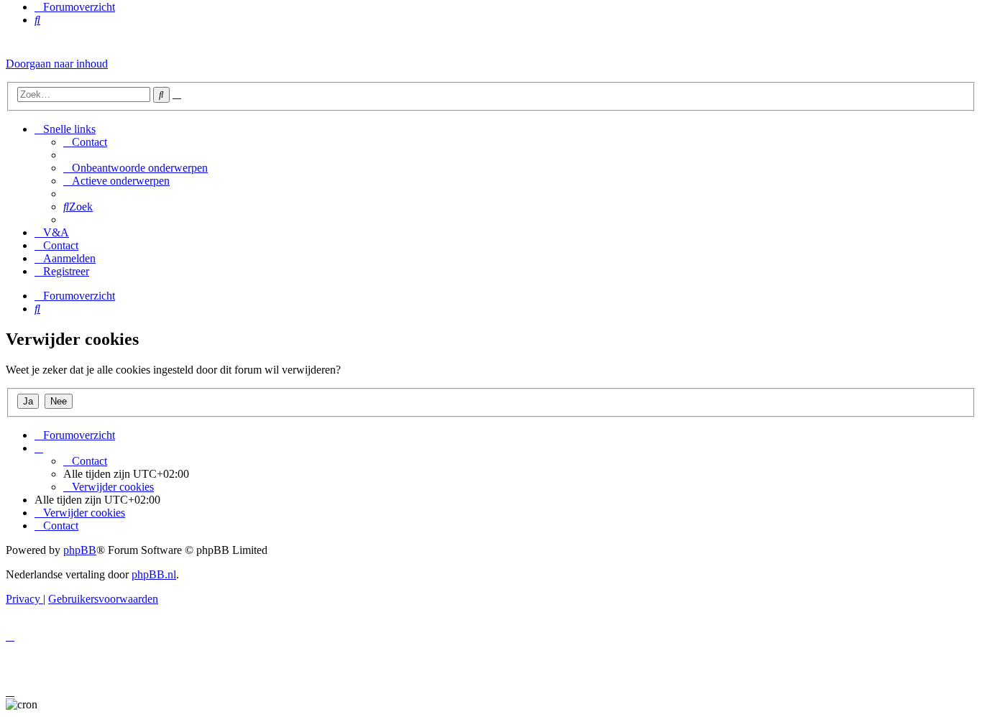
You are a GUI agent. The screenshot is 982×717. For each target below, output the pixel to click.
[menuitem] (37, 20)
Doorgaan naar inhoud (57, 63)
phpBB (79, 550)
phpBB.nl (154, 574)
